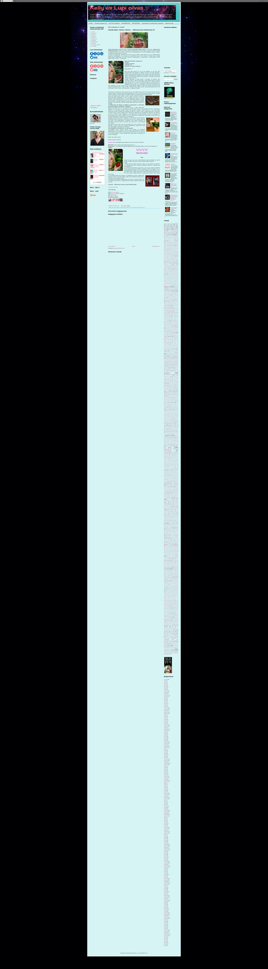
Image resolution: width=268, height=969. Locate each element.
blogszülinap (174, 285)
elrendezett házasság (167, 344)
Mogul (172, 510)
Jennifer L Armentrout (168, 409)
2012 (167, 224)
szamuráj (165, 603)
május (165, 683)
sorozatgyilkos (168, 584)
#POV (165, 223)
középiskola (166, 451)
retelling (138, 207)
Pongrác (168, 543)
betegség (175, 281)
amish (169, 251)
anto (177, 258)
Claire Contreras (168, 309)
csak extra (168, 316)
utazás (165, 634)
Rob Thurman (174, 563)
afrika (175, 239)
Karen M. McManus (173, 425)
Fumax (168, 364)
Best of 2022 (176, 279)
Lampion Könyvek (172, 460)
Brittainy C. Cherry (173, 295)
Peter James (172, 539)
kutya (169, 458)
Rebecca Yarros (170, 557)
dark (169, 320)
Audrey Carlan (170, 265)
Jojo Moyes (176, 416)
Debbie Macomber (174, 324)
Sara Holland (170, 572)
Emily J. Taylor (172, 345)
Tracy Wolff (174, 626)
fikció (170, 357)
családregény (166, 317)
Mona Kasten (174, 511)
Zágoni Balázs (166, 651)
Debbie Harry (167, 324)
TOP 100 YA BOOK (114, 23)
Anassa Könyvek (167, 253)
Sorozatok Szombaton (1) (173, 164)
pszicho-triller (174, 545)
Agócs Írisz (171, 240)
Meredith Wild (172, 503)
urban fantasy (173, 633)
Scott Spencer (166, 578)
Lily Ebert (166, 471)
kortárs (172, 446)
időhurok (165, 390)
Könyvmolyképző (167, 450)
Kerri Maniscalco (174, 438)
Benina (165, 273)
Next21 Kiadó (175, 523)
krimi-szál (172, 452)
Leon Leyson (173, 466)
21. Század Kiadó (172, 230)
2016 (174, 225)
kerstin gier (166, 439)
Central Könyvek (175, 302)
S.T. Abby (95, 177)
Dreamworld (113, 193)
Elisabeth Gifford (167, 339)
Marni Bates (167, 493)
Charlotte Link (166, 304)
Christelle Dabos (175, 305)
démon (165, 329)
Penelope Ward (174, 538)
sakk (170, 570)
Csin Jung (174, 318)
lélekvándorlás (166, 466)
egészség (175, 337)
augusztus (166, 679)
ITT (132, 68)
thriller (171, 617)
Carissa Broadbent (171, 298)
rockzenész (166, 566)
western (165, 647)
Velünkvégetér (174, 638)
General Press (170, 368)
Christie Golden (167, 306)
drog (175, 336)
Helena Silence (174, 381)
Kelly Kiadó (171, 434)
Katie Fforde (170, 430)
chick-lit (169, 305)
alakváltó (176, 240)
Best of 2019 (173, 278)
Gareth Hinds (170, 365)
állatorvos (166, 246)
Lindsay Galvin (174, 472)
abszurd (167, 237)
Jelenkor (176, 407)
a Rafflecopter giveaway (113, 187)
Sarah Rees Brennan (167, 576)
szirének (169, 606)
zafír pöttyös (173, 650)
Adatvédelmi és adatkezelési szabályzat (152, 23)
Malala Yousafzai (169, 485)
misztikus (166, 509)
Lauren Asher (171, 463)
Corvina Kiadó (167, 312)
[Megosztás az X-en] (126, 205)
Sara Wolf (175, 572)
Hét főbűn (169, 382)
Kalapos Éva (172, 423)
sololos (137, 953)
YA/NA (165, 650)
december (166, 690)
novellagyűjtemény (172, 526)
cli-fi (173, 309)
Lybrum (169, 479)
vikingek (165, 644)
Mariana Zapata (170, 490)
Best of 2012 (176, 274)
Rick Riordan (166, 562)
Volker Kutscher (174, 644)
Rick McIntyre (174, 560)
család (175, 316)
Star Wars (171, 589)
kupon (165, 458)
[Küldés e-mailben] (124, 205)
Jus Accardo (173, 421)
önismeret (172, 530)
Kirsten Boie (175, 441)
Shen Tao (169, 579)
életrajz (175, 338)
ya (144, 207)
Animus (165, 257)
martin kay (165, 494)
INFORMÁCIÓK (126, 23)
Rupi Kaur (96, 160)
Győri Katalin (166, 375)
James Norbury (171, 401)
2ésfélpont (93, 36)
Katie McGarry (175, 430)
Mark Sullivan (176, 492)
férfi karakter (176, 356)
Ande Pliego (174, 253)
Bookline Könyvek (171, 289)
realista (176, 554)
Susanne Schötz (174, 597)
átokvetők (165, 265)
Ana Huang (175, 252)
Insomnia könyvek (167, 394)
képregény (172, 436)
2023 (165, 229)
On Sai (172, 529)
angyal (175, 255)
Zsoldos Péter (167, 654)
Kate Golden (166, 429)
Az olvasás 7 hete (172, 266)
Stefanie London (168, 590)
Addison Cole (169, 238)
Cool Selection (170, 311)
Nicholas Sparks (168, 524)
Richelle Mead (167, 560)
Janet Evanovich (171, 403)
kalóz (175, 424)
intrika (172, 395)
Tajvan (174, 611)
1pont (92, 31)
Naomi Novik (167, 518)
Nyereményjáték (174, 173)
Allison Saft (171, 246)
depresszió (170, 329)
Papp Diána (173, 533)
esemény (171, 350)
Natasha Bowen (172, 519)
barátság (176, 268)
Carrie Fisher (170, 299)
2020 (165, 228)
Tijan (174, 618)
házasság (175, 380)
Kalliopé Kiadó (168, 424)
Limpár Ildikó (172, 471)
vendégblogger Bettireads (168, 640)
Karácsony (166, 425)
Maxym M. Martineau (170, 499)
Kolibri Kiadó (175, 445)
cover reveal (166, 313)
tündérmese (142, 207)
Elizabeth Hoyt (174, 339)
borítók (175, 290)
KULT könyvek (174, 457)
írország (165, 396)
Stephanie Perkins (174, 591)
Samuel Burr (173, 571)
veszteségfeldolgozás (167, 643)
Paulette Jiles (173, 537)
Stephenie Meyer (167, 592)
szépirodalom (171, 605)
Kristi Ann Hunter (171, 453)
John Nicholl (171, 416)
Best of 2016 (170, 277)
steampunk (176, 589)
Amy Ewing (173, 251)
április (165, 685)
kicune (165, 440)
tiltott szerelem (174, 619)
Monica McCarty (172, 512)
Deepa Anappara (167, 326)
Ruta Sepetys (174, 569)
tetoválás (165, 616)
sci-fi (171, 577)
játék (168, 407)
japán (169, 404)
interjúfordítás (166, 395)
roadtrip (169, 563)
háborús (173, 375)
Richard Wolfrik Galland (172, 559)
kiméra (165, 441)
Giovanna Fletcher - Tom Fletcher (171, 369)
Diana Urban (173, 331)
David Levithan (173, 323)
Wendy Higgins (174, 646)
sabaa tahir (166, 570)
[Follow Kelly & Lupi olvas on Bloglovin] (94, 108)
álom (166, 247)
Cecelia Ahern (169, 302)
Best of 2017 (176, 277)
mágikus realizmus (172, 483)
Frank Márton (173, 363)
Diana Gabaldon (167, 331)
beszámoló (170, 281)
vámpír (176, 636)
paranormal (166, 534)
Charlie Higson (174, 303)
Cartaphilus (176, 299)
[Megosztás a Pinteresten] (129, 205)
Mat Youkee (169, 498)
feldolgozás (170, 355)
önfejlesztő (167, 530)
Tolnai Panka (175, 620)
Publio (170, 546)
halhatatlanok (166, 376)
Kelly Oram (176, 434)
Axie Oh (175, 265)
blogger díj (166, 285)
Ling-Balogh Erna (167, 473)
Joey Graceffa (174, 415)
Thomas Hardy (171, 616)
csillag (169, 318)
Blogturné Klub (169, 23)
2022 (175, 228)
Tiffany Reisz (170, 618)
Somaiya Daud (171, 582)
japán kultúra (174, 404)
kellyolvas (127, 207)
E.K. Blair (170, 337)
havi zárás (169, 380)
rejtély (175, 557)
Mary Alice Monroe (172, 494)
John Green (166, 416)
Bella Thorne (174, 272)
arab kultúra (171, 260)
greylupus (167, 373)
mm (169, 510)
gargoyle (175, 365)
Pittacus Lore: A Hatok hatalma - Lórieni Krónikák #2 (174, 185)
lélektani (174, 465)
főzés (165, 363)
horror (174, 387)
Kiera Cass (170, 440)
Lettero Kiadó (174, 467)
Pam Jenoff (172, 532)
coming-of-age (170, 310)
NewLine (170, 523)
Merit (176, 503)
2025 (175, 229)
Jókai (166, 417)
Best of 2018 (167, 278)
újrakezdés (172, 632)
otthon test (95, 159)
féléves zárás (175, 355)
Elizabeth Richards (167, 342)
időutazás (171, 390)
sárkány (174, 576)
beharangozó (167, 272)
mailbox (176, 484)
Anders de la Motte (167, 254)
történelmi (174, 624)
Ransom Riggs (166, 551)
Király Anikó (169, 441)
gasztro (170, 366)
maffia (168, 481)
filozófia (175, 358)
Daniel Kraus (171, 319)
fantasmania (170, 352)
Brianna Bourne (170, 292)
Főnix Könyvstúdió (173, 362)
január (165, 689)
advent (175, 238)
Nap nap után (174, 518)
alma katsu (176, 246)
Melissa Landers (169, 500)
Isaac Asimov (171, 396)
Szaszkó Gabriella (172, 603)
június (165, 682)
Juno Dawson (167, 421)
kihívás (175, 440)
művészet (165, 517)
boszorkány (174, 291)
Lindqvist (169, 472)
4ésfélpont (93, 41)
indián (176, 393)
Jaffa (175, 400)
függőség (172, 364)
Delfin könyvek (175, 326)
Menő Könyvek (167, 502)
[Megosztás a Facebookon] (128, 205)
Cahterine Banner (171, 297)
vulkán (174, 645)
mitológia (165, 510)
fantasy (176, 352)
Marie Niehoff (166, 491)
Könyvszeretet (114, 194)
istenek (177, 397)
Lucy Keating (173, 478)
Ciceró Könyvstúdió (168, 308)
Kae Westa (170, 422)
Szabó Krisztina (167, 600)
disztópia (174, 332)
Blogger (145, 953)
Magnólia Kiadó (166, 484)
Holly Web (169, 387)
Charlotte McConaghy (173, 304)
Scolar (175, 577)
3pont (92, 37)
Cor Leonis (176, 311)
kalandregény (166, 423)
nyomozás (167, 529)
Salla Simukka (174, 570)
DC (177, 323)
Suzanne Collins (167, 598)
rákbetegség (175, 550)
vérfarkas (174, 641)
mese (165, 504)
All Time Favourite (94, 44)
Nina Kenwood (168, 525)
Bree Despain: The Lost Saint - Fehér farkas (174, 154)
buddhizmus (174, 296)
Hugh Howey (170, 388)
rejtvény (165, 558)
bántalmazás (171, 268)
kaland (175, 422)
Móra (174, 513)
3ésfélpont (176, 232)
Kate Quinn (172, 429)
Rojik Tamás (171, 566)
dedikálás (175, 325)
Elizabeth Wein (174, 342)
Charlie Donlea (167, 303)
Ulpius (177, 632)
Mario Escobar (172, 491)
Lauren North (175, 464)
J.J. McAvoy (171, 400)
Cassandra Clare (169, 300)
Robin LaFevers (174, 564)
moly (169, 511)
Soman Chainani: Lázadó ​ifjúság (174, 208)
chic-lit (165, 305)
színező (165, 606)
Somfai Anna (170, 583)
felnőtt (166, 356)
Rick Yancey (172, 562)
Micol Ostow (166, 506)
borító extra (169, 290)
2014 (177, 224)
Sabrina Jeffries (96, 156)
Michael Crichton (174, 505)
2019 (174, 227)
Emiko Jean (166, 345)
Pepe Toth (166, 539)
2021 (169, 228)
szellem (170, 604)
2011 (177, 223)
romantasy (176, 566)
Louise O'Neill (169, 477)
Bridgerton (176, 292)
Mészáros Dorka (175, 504)
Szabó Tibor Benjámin (173, 602)
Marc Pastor (171, 487)
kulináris (169, 457)
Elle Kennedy (166, 343)
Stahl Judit (166, 589)
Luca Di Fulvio (166, 478)
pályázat (166, 532)
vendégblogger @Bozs (169, 639)
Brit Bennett (166, 295)
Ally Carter (166, 250)
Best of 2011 (170, 274)
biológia (175, 284)
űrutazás (174, 634)
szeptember (166, 695)
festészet (166, 357)
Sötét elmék (172, 585)
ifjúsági (176, 390)
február (165, 687)
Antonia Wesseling (168, 259)
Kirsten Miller (166, 442)
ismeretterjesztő (170, 397)
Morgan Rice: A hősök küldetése (174, 113)
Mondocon (165, 512)
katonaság (167, 431)
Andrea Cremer (174, 254)
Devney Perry (167, 330)
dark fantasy (174, 320)
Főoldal (91, 23)
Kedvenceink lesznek (174, 431)
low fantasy (175, 477)
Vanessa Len (168, 637)
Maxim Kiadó (134, 207)
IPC (175, 395)
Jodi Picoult (169, 415)
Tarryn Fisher (167, 612)
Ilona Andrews (171, 393)
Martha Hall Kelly (174, 493)
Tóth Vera (176, 623)
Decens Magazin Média (168, 325)
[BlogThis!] (125, 205)
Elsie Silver (175, 344)
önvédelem (167, 531)
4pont (115, 207)
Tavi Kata (172, 612)
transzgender (166, 627)
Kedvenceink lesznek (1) (173, 144)
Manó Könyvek (170, 486)
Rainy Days (166, 550)
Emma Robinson (171, 346)
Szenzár (175, 604)
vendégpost (176, 640)
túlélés (166, 630)
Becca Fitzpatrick (175, 271)
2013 (171, 224)
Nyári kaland (95, 170)
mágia (165, 483)
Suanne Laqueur (174, 592)
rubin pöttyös (167, 569)
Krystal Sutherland (171, 456)
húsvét (176, 389)
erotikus (165, 350)
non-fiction (174, 525)
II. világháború (174, 391)
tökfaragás (167, 624)
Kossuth (176, 446)
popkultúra (173, 543)
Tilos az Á (168, 619)
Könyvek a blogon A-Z (101, 23)
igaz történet (168, 391)
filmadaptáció (175, 357)
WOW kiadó (167, 649)
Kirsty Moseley (173, 442)
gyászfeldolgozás (167, 374)
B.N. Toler (176, 267)
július (165, 680)
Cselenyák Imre (172, 317)
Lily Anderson (176, 470)
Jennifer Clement (174, 408)
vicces (175, 643)
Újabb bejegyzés (112, 246)
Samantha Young (167, 571)
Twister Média (166, 632)
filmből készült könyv (169, 358)
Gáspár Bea (166, 366)
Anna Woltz (175, 257)
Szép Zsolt (166, 605)
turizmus (170, 630)
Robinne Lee (174, 565)
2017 (165, 227)
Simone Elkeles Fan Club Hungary (174, 123)
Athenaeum (173, 264)
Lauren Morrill (169, 464)
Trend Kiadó (172, 627)
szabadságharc (173, 599)
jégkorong (172, 407)
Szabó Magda (174, 600)
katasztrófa (169, 428)
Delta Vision (174, 327)
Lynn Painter (166, 480)
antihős (174, 258)
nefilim (177, 520)
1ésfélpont (93, 33)
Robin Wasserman (167, 565)
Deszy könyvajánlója (115, 192)
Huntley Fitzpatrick (167, 389)
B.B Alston (172, 267)
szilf (176, 605)
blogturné (117, 207)
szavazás (165, 604)
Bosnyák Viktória (167, 291)
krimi (168, 452)
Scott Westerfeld (174, 578)
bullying (165, 297)
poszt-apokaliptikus (174, 544)
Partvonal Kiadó (169, 536)
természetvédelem (171, 613)
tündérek (165, 631)
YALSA (169, 650)
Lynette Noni (174, 479)
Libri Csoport (170, 470)
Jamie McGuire (171, 402)
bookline (165, 289)
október (165, 693)
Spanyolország (170, 586)
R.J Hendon (175, 546)
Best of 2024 (173, 280)
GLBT (165, 370)
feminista (171, 356)
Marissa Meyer (169, 492)
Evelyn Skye (171, 351)
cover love (174, 312)
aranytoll (170, 261)
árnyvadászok (175, 261)
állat (177, 245)
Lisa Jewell (173, 473)
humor (175, 388)
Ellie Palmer (174, 343)
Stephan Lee (167, 591)
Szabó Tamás (166, 602)
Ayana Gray (166, 266)
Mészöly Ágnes (167, 505)
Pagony (171, 531)
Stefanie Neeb (175, 590)
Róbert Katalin (166, 564)
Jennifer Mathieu (174, 410)
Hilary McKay (171, 383)
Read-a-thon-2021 (168, 553)
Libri (165, 470)
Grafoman (176, 370)
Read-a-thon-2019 (167, 552)
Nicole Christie (175, 524)
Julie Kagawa (172, 418)
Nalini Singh (176, 517)
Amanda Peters (171, 250)
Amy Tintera (170, 252)
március (165, 686)
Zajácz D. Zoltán (174, 651)
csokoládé (165, 319)
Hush (172, 389)
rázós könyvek (173, 551)
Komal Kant (168, 446)
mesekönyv (169, 504)
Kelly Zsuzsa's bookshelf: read (97, 152)
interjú (174, 394)
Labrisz (173, 458)
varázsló (173, 637)
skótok (165, 582)
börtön (165, 292)
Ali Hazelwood (171, 244)
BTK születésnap (167, 296)
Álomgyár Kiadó (171, 247)
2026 (165, 230)
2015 (112, 207)
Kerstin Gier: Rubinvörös (173, 133)
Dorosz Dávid (173, 333)
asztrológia (166, 264)
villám (169, 644)
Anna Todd (170, 257)
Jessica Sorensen (172, 414)
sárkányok (166, 577)
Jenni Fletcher (167, 408)
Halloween (172, 376)
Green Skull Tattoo (170, 371)
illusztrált (165, 393)
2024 (170, 229)
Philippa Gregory (173, 540)
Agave (165, 240)
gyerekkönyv (174, 374)
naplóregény (166, 519)
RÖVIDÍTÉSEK (136, 23)
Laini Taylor (172, 459)
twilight (175, 631)
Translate (173, 72)
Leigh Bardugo (167, 465)
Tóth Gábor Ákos (170, 623)
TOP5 (165, 623)
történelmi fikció (167, 625)
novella (165, 526)
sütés (175, 598)
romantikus (168, 568)
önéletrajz (176, 529)
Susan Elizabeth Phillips (169, 596)
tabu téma (170, 611)
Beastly (170, 271)
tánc (177, 611)
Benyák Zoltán (170, 273)
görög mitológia (170, 370)
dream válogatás (122, 207)
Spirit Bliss (175, 586)
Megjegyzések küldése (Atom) (119, 248)
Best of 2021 (170, 279)
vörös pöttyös (167, 645)
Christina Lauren (174, 306)
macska (171, 480)
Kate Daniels (174, 428)
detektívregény (175, 329)
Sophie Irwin (176, 583)
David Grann (167, 323)
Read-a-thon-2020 (175, 552)
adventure (165, 239)
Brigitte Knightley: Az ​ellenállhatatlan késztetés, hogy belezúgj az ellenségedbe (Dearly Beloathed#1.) (171, 198)
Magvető (172, 484)
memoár (175, 500)
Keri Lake (167, 438)
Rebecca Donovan (170, 556)
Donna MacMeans (167, 333)
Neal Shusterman (171, 520)
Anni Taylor (166, 258)
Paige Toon (176, 531)
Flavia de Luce (173, 359)
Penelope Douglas (167, 538)
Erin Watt (169, 349)
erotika (174, 349)
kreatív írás (172, 451)
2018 (170, 227)
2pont (92, 34)
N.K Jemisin (171, 517)
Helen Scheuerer (167, 381)
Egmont (165, 338)
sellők (165, 579)
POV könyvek (168, 545)
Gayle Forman (175, 366)
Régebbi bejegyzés (155, 246)
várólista (168, 638)
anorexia (170, 258)
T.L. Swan (167, 610)
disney (169, 332)
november (166, 692)
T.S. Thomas (172, 610)
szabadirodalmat (166, 599)
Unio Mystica (168, 633)
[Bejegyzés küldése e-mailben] (122, 205)
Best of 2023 (167, 280)
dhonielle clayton (174, 330)
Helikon (165, 382)
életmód (170, 338)
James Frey (166, 401)
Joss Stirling (171, 417)
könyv (131, 207)
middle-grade (173, 506)
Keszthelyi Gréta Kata (173, 439)
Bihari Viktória (170, 284)
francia (168, 363)
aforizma (171, 239)
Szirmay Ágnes (174, 606)
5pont (92, 43)
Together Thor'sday (167, 620)
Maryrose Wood (171, 497)
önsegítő (176, 530)
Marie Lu (175, 490)
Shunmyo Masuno (175, 579)
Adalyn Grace (172, 237)
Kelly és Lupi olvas (116, 7)
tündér (175, 630)
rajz (170, 550)
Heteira (174, 382)
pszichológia (166, 546)
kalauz (177, 423)
